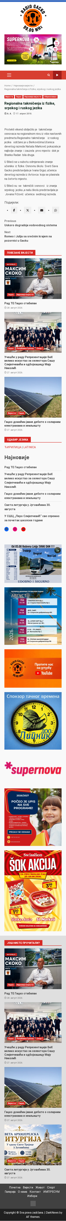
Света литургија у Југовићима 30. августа (33, 1145)
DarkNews (52, 1212)
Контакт (35, 1191)
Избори (32, 1196)
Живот (40, 1187)
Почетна (14, 1187)
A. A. (9, 113)
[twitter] (27, 210)
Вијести (9, 97)
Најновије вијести (32, 97)
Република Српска (25, 348)
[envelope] (41, 210)
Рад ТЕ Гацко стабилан (33, 278)
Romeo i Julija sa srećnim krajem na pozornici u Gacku (28, 236)
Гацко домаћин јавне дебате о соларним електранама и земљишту (33, 397)
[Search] (49, 75)
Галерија (10, 1191)
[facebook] (14, 210)
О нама (22, 1191)
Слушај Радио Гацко (57, 75)
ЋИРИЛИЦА (12, 447)
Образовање (50, 97)
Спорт (40, 348)
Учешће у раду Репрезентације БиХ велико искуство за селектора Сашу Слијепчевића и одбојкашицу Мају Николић (33, 332)
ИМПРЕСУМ (51, 1191)
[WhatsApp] (55, 210)
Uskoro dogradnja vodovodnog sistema (30, 223)
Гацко (19, 97)
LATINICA (29, 447)
